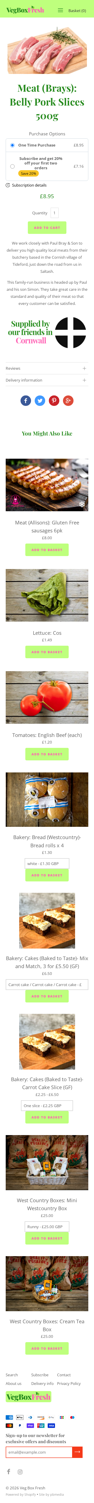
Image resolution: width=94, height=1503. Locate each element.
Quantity (39, 212)
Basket (77, 10)
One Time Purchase (36, 145)
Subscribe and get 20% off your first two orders (40, 163)
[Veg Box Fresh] (25, 401)
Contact (64, 1374)
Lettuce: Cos (47, 632)
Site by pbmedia (51, 1494)
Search (12, 1374)
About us (13, 1383)
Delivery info (42, 1383)
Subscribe (40, 1374)
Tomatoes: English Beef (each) (47, 734)
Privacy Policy (69, 1383)
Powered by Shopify (21, 1494)
